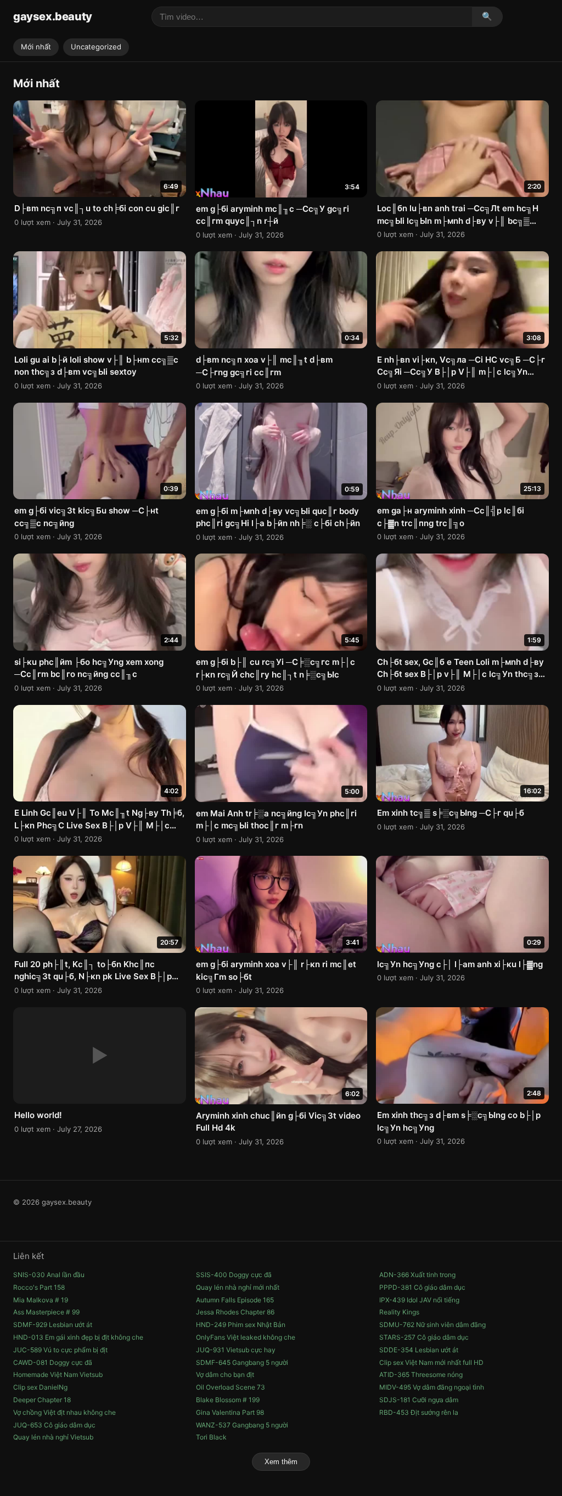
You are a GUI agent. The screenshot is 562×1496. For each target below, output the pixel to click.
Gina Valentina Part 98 (230, 1412)
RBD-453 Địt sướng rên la (418, 1412)
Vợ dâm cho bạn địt (225, 1374)
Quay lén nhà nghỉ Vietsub (53, 1437)
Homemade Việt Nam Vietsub (58, 1374)
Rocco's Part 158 (39, 1287)
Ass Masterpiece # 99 (46, 1312)
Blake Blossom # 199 (228, 1400)
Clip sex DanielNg (40, 1387)
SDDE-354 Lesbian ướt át (418, 1350)
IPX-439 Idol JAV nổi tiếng (419, 1300)
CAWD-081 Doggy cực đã (52, 1362)
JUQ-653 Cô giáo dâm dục (54, 1425)
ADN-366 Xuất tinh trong (417, 1275)
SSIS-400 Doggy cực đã (234, 1275)
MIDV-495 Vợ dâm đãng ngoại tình (431, 1387)
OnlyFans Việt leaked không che (245, 1337)
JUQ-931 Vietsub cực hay (236, 1350)
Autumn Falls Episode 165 (235, 1300)
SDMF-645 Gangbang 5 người (242, 1362)
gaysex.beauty (52, 16)
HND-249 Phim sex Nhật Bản (240, 1324)
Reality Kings (399, 1312)
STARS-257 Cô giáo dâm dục (424, 1337)
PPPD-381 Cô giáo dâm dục (422, 1287)
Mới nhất (36, 46)
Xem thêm (281, 1462)
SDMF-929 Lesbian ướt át (52, 1324)
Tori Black (211, 1437)
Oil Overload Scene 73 (230, 1387)
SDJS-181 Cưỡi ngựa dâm (418, 1400)
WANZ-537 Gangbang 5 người (242, 1425)
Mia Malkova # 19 (40, 1300)
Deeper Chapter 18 (42, 1400)
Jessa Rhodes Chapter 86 (235, 1312)
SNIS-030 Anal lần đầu (49, 1275)
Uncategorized (96, 46)
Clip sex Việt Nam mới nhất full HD (431, 1362)
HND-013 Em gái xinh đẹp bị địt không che (78, 1337)
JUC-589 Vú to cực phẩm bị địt (60, 1350)
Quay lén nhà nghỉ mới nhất (237, 1287)
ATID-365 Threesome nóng (421, 1374)
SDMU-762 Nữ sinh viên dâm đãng (432, 1324)
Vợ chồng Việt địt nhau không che (64, 1412)
